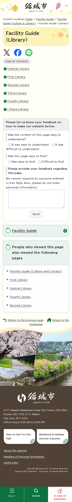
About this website (15, 450)
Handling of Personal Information (24, 457)
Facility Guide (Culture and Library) (36, 271)
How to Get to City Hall (18, 436)
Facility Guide (45, 19)
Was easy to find (23, 161)
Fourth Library (18, 101)
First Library (16, 77)
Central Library (18, 68)
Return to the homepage (49, 322)
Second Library (18, 85)
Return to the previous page (26, 320)
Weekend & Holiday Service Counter (51, 436)
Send (36, 214)
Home (29, 19)
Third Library (17, 93)
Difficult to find (52, 161)
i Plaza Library (18, 109)
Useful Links (11, 462)
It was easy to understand (30, 144)
